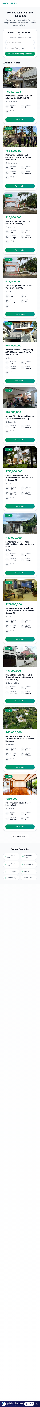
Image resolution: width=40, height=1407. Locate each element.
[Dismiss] (36, 1403)
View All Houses (19, 836)
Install (30, 1404)
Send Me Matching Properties (21, 53)
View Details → (20, 119)
